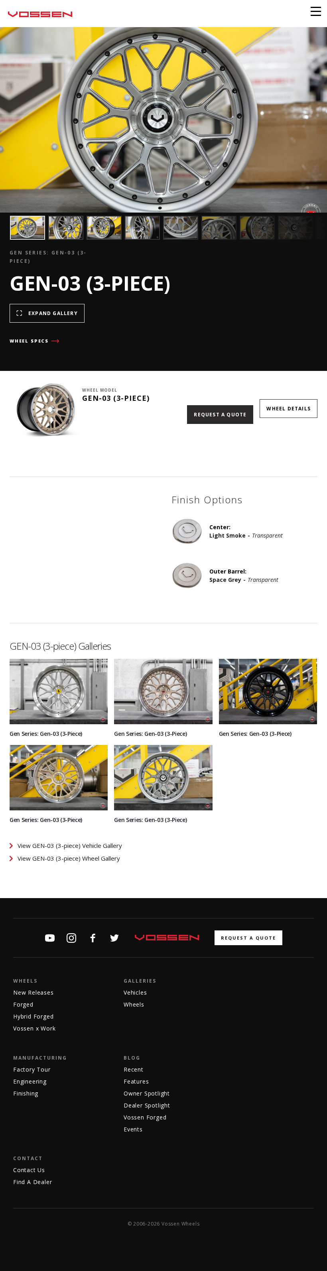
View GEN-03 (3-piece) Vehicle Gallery (70, 845)
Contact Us (29, 1170)
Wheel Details (288, 408)
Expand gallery (53, 313)
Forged (23, 1004)
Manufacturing (40, 1057)
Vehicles (135, 992)
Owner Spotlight (147, 1093)
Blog (132, 1057)
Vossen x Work (34, 1028)
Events (133, 1129)
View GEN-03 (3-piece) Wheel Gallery (69, 858)
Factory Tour (32, 1069)
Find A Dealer (32, 1182)
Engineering (30, 1081)
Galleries (140, 980)
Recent (134, 1069)
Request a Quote (220, 414)
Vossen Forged (145, 1117)
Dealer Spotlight (147, 1105)
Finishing (25, 1093)
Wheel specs (29, 341)
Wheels (25, 980)
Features (136, 1081)
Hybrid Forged (33, 1016)
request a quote (248, 938)
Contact (28, 1158)
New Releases (33, 992)
